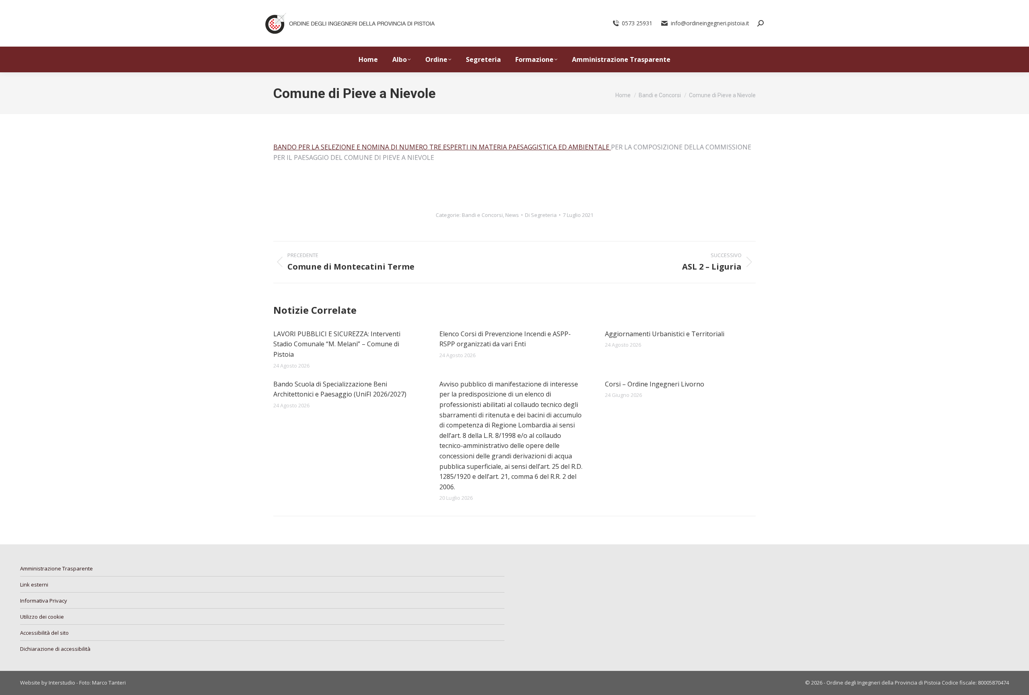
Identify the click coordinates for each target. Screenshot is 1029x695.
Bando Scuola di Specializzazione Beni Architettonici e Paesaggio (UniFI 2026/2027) (339, 389)
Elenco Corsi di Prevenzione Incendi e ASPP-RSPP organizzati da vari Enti (505, 339)
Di (541, 215)
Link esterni (34, 584)
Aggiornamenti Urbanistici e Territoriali (664, 333)
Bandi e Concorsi (482, 215)
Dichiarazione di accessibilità (55, 648)
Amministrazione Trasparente (56, 568)
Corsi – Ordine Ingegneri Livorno (654, 384)
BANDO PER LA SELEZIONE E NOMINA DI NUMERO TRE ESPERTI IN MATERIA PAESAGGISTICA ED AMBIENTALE (442, 147)
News (512, 215)
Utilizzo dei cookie (42, 616)
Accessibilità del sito (44, 632)
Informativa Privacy (43, 600)
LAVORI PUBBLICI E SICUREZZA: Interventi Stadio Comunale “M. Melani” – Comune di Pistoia (336, 344)
